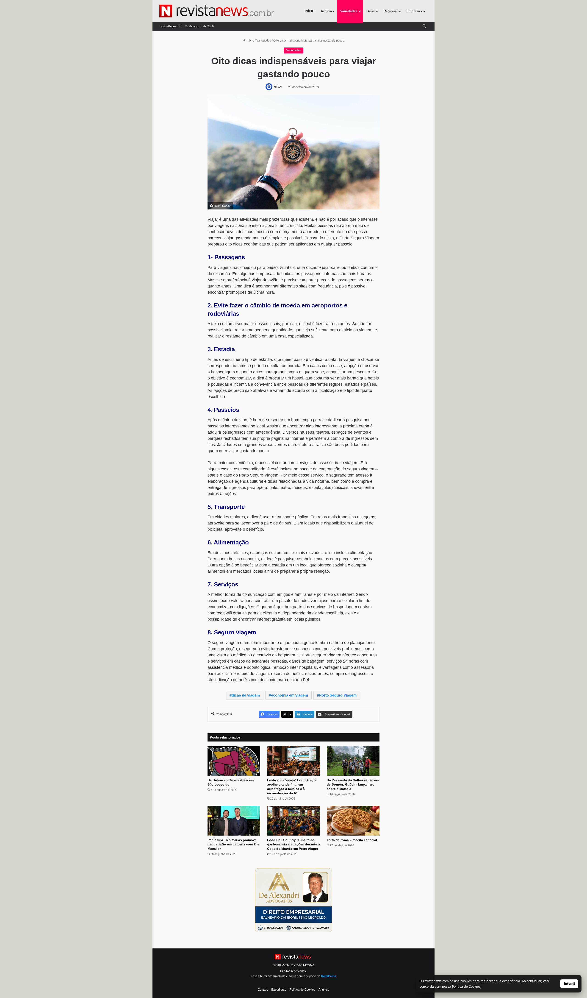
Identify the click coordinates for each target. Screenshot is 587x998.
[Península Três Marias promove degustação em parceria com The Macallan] (234, 821)
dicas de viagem (246, 695)
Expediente (278, 989)
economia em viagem (289, 695)
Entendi (569, 983)
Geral (370, 11)
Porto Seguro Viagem (338, 695)
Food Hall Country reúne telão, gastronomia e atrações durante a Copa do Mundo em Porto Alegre (293, 844)
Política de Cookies (302, 989)
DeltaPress (328, 976)
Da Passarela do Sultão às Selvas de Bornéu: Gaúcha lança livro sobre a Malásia (353, 784)
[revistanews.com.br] (216, 11)
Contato (263, 989)
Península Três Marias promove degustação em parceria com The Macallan (234, 844)
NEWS (278, 87)
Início (250, 40)
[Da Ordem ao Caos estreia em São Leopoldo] (234, 761)
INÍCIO (310, 11)
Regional (391, 11)
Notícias (327, 11)
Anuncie (323, 989)
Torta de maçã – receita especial (352, 840)
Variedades (348, 11)
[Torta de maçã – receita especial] (353, 821)
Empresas (414, 11)
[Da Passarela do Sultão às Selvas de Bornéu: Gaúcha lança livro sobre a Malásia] (353, 761)
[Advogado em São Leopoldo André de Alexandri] (293, 900)
